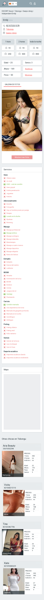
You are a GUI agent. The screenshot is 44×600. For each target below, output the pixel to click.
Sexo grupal (10, 187)
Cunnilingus (10, 317)
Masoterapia (10, 242)
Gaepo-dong (27, 11)
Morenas (28, 75)
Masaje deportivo (12, 248)
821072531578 (12, 25)
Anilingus (9, 320)
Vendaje (9, 294)
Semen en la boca (12, 341)
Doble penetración (13, 190)
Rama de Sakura (12, 255)
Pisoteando (10, 297)
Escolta (9, 204)
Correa (8, 288)
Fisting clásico (11, 327)
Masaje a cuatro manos (14, 245)
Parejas (9, 213)
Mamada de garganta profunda (17, 311)
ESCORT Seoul (7, 11)
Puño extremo (11, 333)
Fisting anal (10, 330)
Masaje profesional (13, 230)
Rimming (9, 222)
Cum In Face (10, 347)
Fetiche (9, 196)
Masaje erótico (11, 233)
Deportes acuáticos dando (15, 354)
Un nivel (9, 181)
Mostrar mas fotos (22, 157)
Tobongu (18, 11)
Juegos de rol (11, 291)
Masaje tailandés (12, 239)
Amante (9, 275)
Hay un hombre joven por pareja (17, 210)
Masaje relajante (12, 251)
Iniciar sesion (35, 3)
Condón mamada (12, 304)
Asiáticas (29, 69)
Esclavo (9, 285)
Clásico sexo (11, 178)
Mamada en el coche (13, 314)
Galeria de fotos (12, 84)
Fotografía (10, 207)
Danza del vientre (12, 265)
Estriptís (9, 262)
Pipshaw (9, 219)
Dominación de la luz (13, 279)
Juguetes (9, 193)
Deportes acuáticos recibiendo (17, 358)
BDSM (8, 282)
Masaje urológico (12, 236)
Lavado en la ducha (13, 216)
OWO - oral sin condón (14, 184)
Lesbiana (9, 268)
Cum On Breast (11, 344)
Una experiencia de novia (15, 308)
